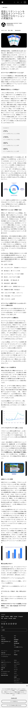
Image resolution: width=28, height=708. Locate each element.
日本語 (11, 616)
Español (5, 618)
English (2, 616)
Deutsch (7, 616)
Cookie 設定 (14, 698)
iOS (11, 605)
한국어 (14, 618)
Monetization (18, 30)
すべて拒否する (14, 701)
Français (15, 616)
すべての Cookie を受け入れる (14, 705)
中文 (2, 618)
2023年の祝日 (8, 259)
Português (20, 616)
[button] (14, 28)
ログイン (20, 578)
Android (15, 605)
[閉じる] (27, 685)
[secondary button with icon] (25, 2)
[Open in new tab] (9, 641)
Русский (10, 618)
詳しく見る (10, 30)
